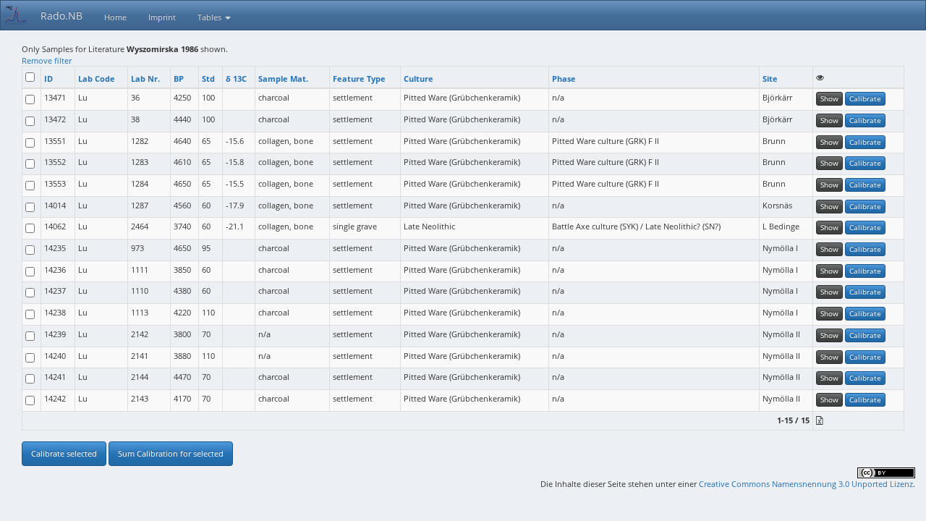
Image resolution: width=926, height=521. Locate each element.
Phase (564, 78)
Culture (418, 78)
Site (770, 78)
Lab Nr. (145, 78)
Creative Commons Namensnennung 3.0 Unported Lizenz (806, 483)
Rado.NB (61, 15)
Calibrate (865, 98)
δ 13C (236, 78)
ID (48, 78)
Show (829, 98)
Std (208, 78)
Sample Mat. (283, 78)
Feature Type (359, 78)
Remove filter (47, 60)
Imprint (162, 17)
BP (179, 78)
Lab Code (96, 78)
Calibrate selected (64, 453)
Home (115, 17)
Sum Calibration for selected (171, 453)
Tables (210, 17)
